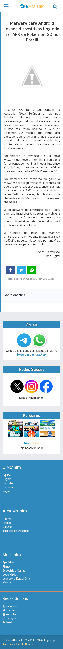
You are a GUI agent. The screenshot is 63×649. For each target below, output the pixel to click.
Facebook (11, 606)
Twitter (10, 610)
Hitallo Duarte (24, 644)
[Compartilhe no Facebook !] (10, 270)
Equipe (7, 475)
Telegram (23, 354)
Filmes (7, 566)
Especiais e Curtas (14, 570)
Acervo (7, 518)
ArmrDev (8, 644)
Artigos (7, 522)
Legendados (10, 574)
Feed (8, 622)
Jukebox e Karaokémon (17, 578)
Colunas (7, 527)
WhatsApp (39, 354)
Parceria (8, 487)
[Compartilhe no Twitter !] (21, 270)
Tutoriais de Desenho (16, 531)
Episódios (8, 562)
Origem (7, 479)
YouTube (10, 614)
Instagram (11, 618)
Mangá (7, 582)
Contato (8, 483)
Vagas (6, 491)
